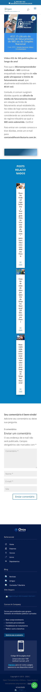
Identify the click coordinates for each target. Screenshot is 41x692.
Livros (11, 557)
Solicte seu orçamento (14, 635)
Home (11, 544)
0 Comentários (21, 49)
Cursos (12, 553)
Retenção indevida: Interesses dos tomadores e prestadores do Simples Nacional (20, 363)
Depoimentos (14, 561)
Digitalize (11, 665)
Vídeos (31, 47)
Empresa (12, 549)
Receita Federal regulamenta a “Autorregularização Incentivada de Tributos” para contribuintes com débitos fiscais (20, 224)
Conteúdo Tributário (17, 585)
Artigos (12, 581)
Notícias (12, 577)
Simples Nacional (22, 47)
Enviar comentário (24, 496)
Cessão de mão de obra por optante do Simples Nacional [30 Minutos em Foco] (21, 300)
